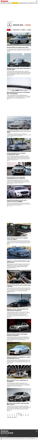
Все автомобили (10, 21)
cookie (25, 438)
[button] (37, 438)
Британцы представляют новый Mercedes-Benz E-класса (18, 403)
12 (12, 417)
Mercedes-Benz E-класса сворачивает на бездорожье (17, 380)
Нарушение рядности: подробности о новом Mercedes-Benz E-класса (18, 357)
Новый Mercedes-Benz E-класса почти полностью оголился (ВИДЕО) (17, 200)
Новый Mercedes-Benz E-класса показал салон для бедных (17, 238)
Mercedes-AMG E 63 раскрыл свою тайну (17, 47)
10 (8, 417)
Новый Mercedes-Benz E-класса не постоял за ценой (19, 131)
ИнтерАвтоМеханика (7, 3)
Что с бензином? (30, 3)
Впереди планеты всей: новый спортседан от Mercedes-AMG (19, 68)
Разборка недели (23, 3)
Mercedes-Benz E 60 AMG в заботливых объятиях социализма (17, 334)
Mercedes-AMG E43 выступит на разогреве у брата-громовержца (18, 92)
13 (15, 417)
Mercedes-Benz (18, 25)
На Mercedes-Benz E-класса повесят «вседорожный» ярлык (16, 153)
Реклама (6, 434)
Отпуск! (36, 3)
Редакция (2, 434)
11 (10, 417)
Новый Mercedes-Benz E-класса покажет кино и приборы (19, 285)
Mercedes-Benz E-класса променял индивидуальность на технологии (16, 177)
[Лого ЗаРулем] (4, 1)
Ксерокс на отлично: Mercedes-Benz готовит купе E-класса (18, 261)
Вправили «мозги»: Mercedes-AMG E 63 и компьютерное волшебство (17, 309)
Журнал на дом (15, 3)
